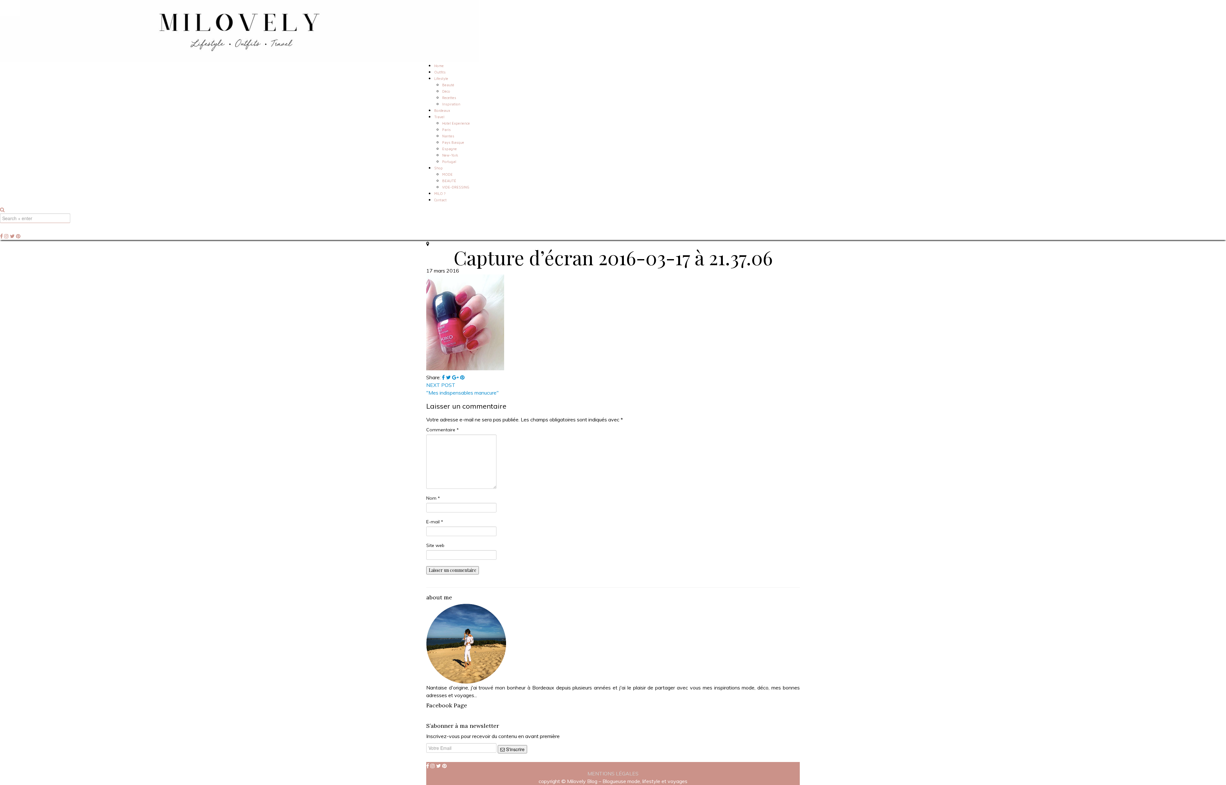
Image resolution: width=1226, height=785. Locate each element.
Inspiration (451, 104)
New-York (450, 155)
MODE (447, 174)
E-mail (434, 522)
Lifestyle (441, 78)
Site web (435, 545)
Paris (446, 129)
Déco (446, 91)
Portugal (449, 161)
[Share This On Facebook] (444, 377)
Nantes (448, 136)
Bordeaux (442, 110)
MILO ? (440, 193)
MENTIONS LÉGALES (613, 773)
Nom (433, 498)
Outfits (440, 72)
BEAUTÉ (449, 181)
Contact (440, 200)
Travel (439, 117)
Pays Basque (453, 142)
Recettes (449, 98)
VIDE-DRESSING (455, 187)
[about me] (466, 643)
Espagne (449, 149)
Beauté (448, 85)
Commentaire (442, 430)
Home (439, 66)
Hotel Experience (456, 123)
